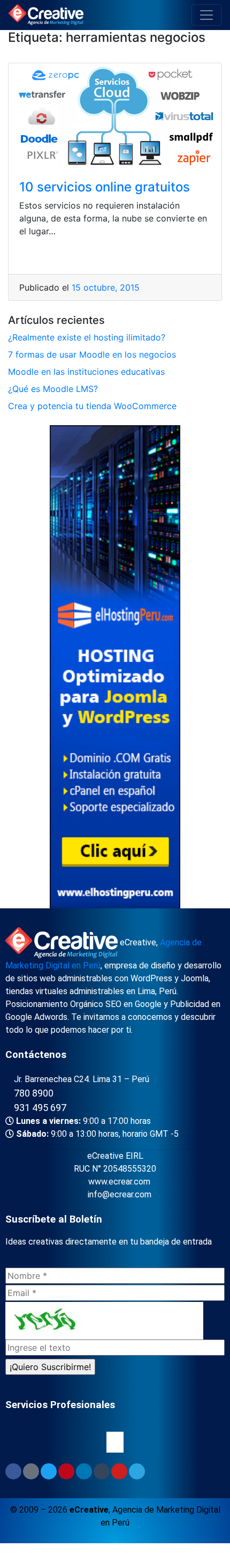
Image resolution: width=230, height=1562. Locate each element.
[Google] (31, 1471)
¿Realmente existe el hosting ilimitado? (86, 337)
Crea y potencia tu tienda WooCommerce (92, 406)
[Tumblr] (102, 1471)
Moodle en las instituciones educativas (86, 371)
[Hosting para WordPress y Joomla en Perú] (115, 669)
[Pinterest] (66, 1471)
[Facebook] (13, 1471)
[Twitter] (49, 1471)
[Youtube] (119, 1471)
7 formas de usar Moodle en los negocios (92, 354)
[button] (115, 1442)
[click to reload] (104, 1320)
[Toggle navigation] (206, 15)
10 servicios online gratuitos (104, 187)
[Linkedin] (84, 1471)
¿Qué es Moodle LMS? (53, 388)
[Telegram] (137, 1471)
